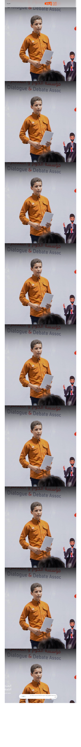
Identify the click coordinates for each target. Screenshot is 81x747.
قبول (23, 696)
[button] (8, 4)
